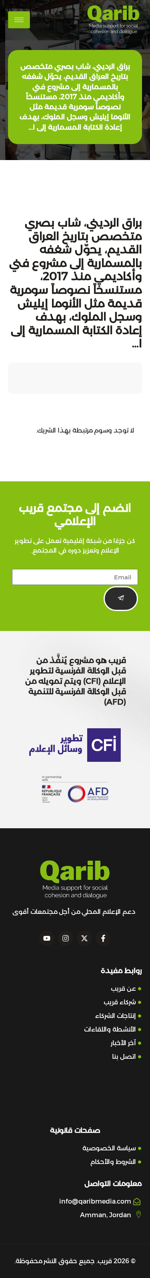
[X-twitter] (84, 938)
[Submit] (121, 598)
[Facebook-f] (103, 938)
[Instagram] (65, 938)
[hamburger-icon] (19, 19)
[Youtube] (46, 938)
